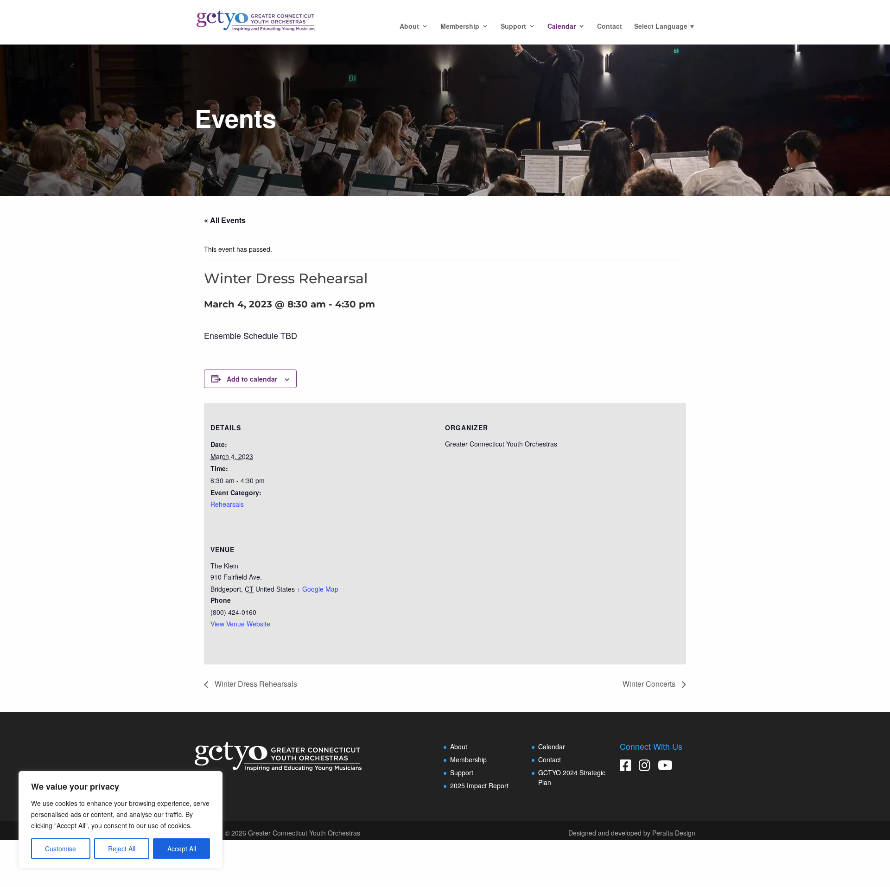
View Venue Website (240, 623)
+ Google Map (317, 588)
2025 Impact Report (479, 785)
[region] (120, 819)
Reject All (121, 848)
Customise (60, 848)
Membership (459, 27)
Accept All (181, 848)
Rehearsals (227, 504)
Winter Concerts (650, 683)
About (409, 27)
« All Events (225, 220)
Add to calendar (252, 378)
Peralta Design (673, 832)
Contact (609, 27)
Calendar (561, 27)
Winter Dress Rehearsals (255, 683)
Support (513, 27)
